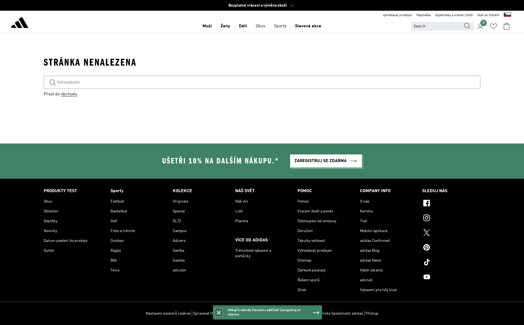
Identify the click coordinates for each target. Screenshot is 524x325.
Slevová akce (308, 26)
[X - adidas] (451, 233)
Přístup (371, 313)
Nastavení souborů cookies (168, 313)
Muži (207, 26)
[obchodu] (19, 23)
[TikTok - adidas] (451, 263)
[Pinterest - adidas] (451, 248)
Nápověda (423, 15)
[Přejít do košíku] (506, 26)
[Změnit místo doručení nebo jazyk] (507, 15)
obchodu (69, 94)
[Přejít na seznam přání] (493, 26)
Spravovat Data (205, 313)
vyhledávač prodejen (397, 15)
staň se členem (488, 15)
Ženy (225, 26)
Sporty (280, 26)
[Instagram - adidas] (451, 218)
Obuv (260, 26)
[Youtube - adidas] (451, 277)
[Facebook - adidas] (451, 204)
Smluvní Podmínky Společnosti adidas (331, 313)
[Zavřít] (219, 312)
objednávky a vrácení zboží (454, 15)
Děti (243, 26)
